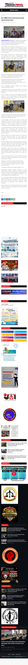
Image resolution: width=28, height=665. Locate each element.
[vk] (20, 337)
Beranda (2, 14)
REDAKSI (13, 654)
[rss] (7, 335)
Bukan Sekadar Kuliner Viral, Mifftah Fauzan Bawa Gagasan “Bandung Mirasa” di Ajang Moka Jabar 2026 (16, 457)
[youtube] (7, 340)
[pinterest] (20, 335)
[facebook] (7, 332)
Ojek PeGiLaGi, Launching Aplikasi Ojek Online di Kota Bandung (15, 535)
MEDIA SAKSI (14, 10)
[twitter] (20, 332)
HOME (9, 654)
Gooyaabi (25, 656)
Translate (11, 305)
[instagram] (7, 337)
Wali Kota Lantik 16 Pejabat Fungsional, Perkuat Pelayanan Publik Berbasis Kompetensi (15, 451)
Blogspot (12, 656)
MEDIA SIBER (18, 654)
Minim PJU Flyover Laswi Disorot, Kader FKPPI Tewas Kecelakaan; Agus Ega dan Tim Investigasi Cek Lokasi (17, 444)
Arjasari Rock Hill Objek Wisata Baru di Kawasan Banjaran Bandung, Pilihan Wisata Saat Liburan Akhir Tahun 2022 (16, 529)
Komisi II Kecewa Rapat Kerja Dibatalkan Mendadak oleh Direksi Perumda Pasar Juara (17, 540)
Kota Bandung (7, 14)
